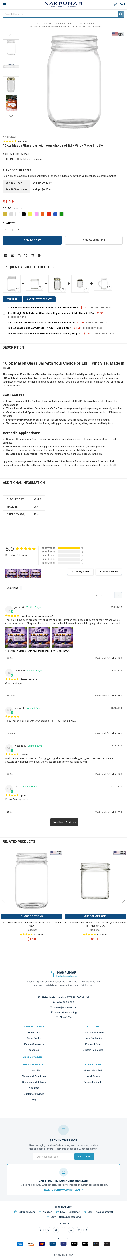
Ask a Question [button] (82, 571)
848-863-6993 (65, 1002)
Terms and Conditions (34, 1076)
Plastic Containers (34, 1044)
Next (11, 116)
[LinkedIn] (71, 1230)
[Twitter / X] (56, 1230)
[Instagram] (48, 1230)
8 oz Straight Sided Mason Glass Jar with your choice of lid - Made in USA (50, 313)
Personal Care (93, 1044)
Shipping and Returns (34, 1082)
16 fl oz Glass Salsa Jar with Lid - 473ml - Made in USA (39, 327)
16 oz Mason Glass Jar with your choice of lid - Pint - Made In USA (37, 650)
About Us (34, 1087)
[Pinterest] (39, 256)
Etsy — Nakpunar (70, 1211)
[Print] (19, 256)
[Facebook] (6, 256)
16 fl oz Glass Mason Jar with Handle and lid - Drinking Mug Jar (44, 333)
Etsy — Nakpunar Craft (100, 1211)
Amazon (47, 1211)
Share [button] (12, 658)
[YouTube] (79, 1230)
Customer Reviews (34, 1093)
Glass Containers (32, 1056)
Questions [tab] (12, 587)
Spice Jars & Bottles (93, 1032)
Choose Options (99, 307)
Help (34, 1099)
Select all (13, 299)
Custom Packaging (93, 1049)
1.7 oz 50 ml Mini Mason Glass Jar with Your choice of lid (41, 322)
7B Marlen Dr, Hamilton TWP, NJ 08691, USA (65, 997)
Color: (13, 208)
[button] (94, 240)
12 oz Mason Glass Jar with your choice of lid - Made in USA (42, 307)
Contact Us (34, 1070)
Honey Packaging (93, 1038)
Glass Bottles (34, 1038)
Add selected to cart (39, 299)
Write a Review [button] (110, 571)
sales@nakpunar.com (65, 1007)
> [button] (64, 822)
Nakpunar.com (26, 1211)
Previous (11, 35)
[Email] (12, 256)
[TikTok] (86, 1230)
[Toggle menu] (4, 4)
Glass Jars (34, 1032)
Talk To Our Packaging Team (62, 1189)
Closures (34, 1049)
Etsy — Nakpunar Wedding (66, 1216)
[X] (26, 256)
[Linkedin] (32, 256)
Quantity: (9, 223)
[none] (74, 82)
